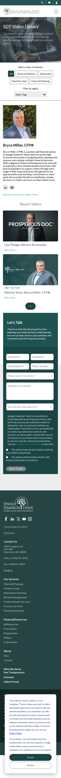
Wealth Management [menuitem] (15, 597)
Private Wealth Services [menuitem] (17, 601)
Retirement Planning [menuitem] (15, 592)
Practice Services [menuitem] (13, 606)
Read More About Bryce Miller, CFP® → (21, 194)
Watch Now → (11, 250)
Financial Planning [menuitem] (13, 583)
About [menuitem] (7, 651)
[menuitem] (28, 570)
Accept (30, 757)
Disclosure (9, 532)
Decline (30, 765)
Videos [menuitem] (7, 637)
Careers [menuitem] (8, 660)
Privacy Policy (15, 733)
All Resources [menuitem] (11, 624)
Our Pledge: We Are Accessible (25, 244)
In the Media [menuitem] (10, 642)
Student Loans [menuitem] (12, 588)
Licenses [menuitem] (9, 677)
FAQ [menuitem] (6, 655)
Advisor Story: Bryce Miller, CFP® (27, 292)
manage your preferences (28, 444)
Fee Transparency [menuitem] (14, 672)
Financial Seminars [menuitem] (14, 610)
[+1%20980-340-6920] (49, 2)
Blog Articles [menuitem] (11, 633)
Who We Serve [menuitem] (12, 669)
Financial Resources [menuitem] (15, 619)
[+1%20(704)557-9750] (42, 2)
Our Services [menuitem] (11, 579)
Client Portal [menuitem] (11, 681)
